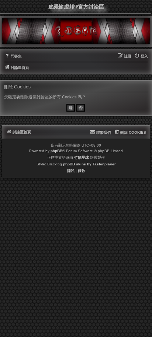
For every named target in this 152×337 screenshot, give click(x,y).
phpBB (56, 151)
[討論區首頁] (76, 31)
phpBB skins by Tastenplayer (89, 164)
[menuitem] (13, 56)
